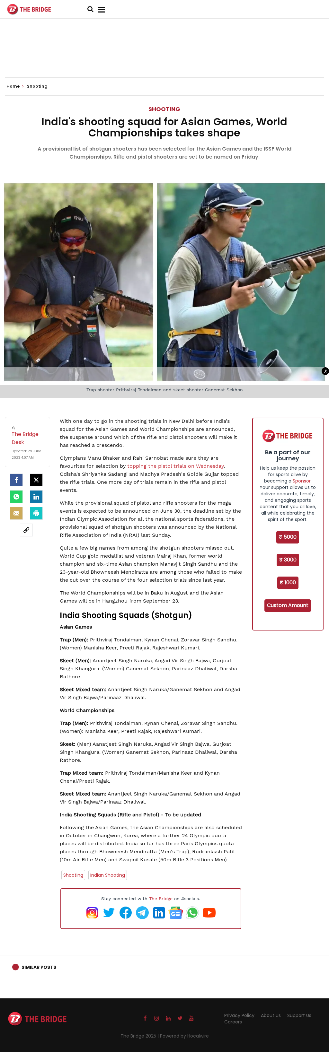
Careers (233, 1022)
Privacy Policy (239, 1015)
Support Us (299, 1015)
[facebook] (16, 480)
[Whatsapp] (16, 496)
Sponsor (302, 481)
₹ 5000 (288, 537)
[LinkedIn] (36, 496)
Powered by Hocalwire (184, 1036)
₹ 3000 (288, 559)
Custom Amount (287, 605)
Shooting (164, 109)
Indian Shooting (107, 875)
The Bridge (161, 898)
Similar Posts (39, 967)
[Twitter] (36, 480)
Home (13, 86)
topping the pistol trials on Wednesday (175, 466)
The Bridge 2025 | (140, 1036)
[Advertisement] (164, 58)
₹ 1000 (288, 582)
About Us (271, 1015)
